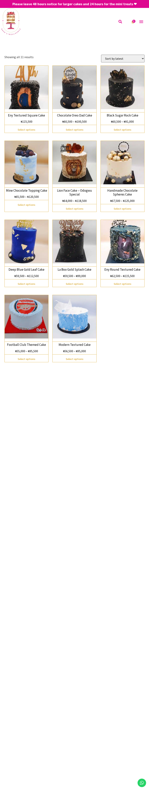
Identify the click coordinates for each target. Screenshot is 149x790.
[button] (120, 21)
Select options (26, 129)
